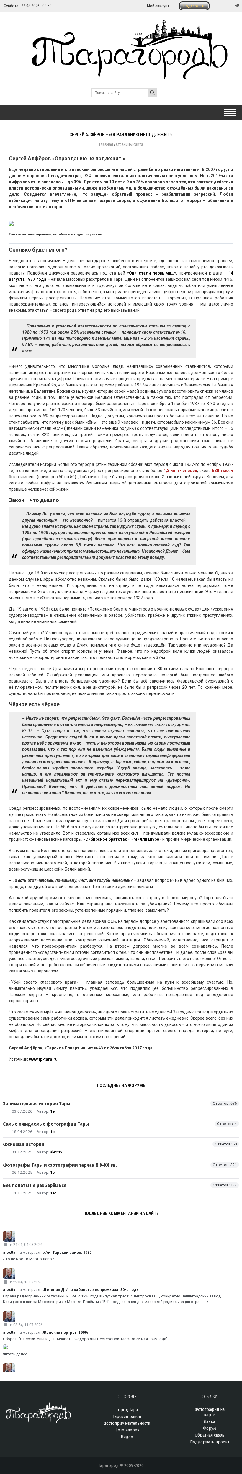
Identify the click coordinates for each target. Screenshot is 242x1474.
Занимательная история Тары (36, 1104)
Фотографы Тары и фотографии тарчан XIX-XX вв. (60, 1165)
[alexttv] (121, 1236)
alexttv (56, 1152)
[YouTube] (231, 6)
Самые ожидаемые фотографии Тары (46, 1124)
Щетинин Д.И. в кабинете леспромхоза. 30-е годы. (91, 1289)
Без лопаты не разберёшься (34, 1185)
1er (53, 1111)
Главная (106, 144)
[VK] (225, 6)
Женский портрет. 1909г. (66, 1332)
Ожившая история (23, 1144)
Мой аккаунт (158, 6)
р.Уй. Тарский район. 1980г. (68, 1252)
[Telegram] (236, 5)
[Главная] (121, 76)
